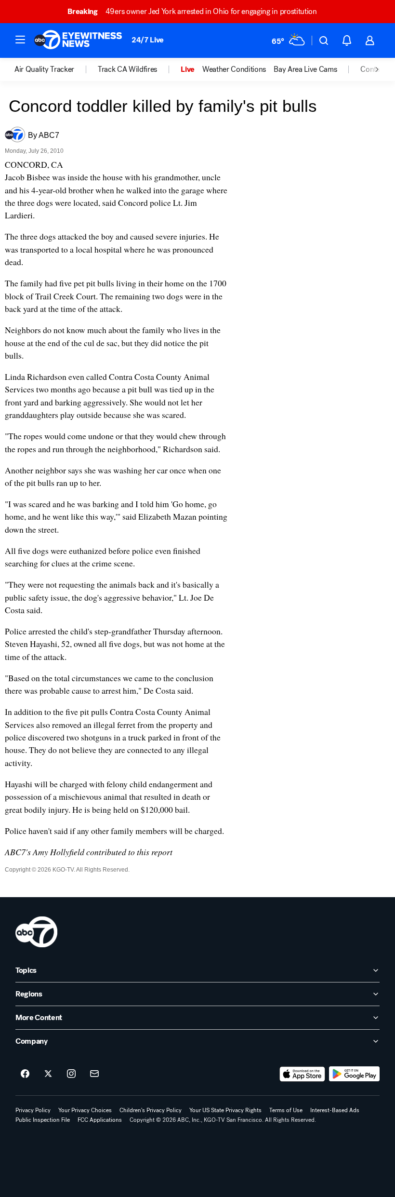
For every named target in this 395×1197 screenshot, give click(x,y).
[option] (56, 69)
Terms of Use (286, 1110)
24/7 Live (148, 40)
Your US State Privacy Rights (225, 1110)
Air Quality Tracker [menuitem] (44, 69)
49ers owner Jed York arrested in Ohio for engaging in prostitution (191, 11)
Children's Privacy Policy (150, 1110)
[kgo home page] (36, 931)
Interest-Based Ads (334, 1110)
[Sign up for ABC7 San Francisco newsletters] (94, 1074)
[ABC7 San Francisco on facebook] (25, 1074)
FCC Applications (100, 1120)
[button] (20, 39)
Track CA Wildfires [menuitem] (127, 69)
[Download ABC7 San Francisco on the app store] (302, 1074)
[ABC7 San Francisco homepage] (78, 40)
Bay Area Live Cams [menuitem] (305, 69)
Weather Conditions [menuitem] (234, 69)
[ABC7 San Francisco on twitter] (48, 1074)
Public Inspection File (42, 1120)
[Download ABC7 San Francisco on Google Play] (354, 1074)
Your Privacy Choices (85, 1110)
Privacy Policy (33, 1110)
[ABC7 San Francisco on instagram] (71, 1074)
